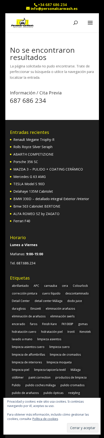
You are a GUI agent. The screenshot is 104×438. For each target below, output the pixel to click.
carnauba (50, 286)
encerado (18, 324)
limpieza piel (20, 370)
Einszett (35, 309)
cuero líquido (51, 293)
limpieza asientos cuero (28, 347)
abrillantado (20, 286)
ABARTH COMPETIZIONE (33, 154)
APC (36, 286)
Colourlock (80, 286)
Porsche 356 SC (25, 161)
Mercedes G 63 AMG (29, 176)
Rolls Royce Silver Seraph (32, 146)
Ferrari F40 (21, 221)
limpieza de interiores (27, 362)
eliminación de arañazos (28, 316)
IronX (71, 332)
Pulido (16, 385)
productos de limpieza (71, 377)
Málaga (76, 370)
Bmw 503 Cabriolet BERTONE (36, 206)
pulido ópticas (53, 393)
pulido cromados (72, 385)
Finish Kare (49, 324)
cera (65, 286)
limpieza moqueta (59, 362)
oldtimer (18, 377)
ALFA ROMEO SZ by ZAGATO (36, 213)
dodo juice (74, 301)
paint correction (40, 377)
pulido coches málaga (40, 385)
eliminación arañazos (60, 309)
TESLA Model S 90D (29, 184)
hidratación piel (52, 332)
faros (33, 324)
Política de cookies (45, 419)
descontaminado (77, 293)
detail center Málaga (48, 301)
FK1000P (67, 324)
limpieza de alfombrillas (28, 355)
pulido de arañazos (25, 393)
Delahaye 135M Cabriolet (33, 191)
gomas (83, 324)
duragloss (19, 309)
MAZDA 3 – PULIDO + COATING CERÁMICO (48, 169)
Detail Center (21, 301)
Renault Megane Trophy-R (33, 139)
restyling (74, 393)
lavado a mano (22, 339)
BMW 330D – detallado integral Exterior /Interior (51, 198)
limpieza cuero (59, 347)
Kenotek (85, 332)
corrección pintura (24, 293)
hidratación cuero (24, 332)
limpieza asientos (49, 339)
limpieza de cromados (65, 355)
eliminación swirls (62, 316)
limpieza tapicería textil (50, 370)
